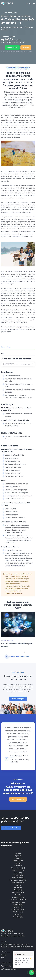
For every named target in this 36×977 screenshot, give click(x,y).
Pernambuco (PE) (18, 892)
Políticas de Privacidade (9, 969)
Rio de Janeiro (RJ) (18, 897)
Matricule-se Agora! (18, 699)
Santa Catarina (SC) (18, 909)
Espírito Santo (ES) (18, 870)
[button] (5, 630)
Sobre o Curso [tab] (6, 347)
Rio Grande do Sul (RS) (18, 902)
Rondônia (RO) (18, 904)
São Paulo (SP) (18, 912)
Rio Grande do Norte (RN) (18, 900)
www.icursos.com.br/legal (14, 593)
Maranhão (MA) (18, 875)
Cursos (3, 955)
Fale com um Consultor (11, 828)
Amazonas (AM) (18, 860)
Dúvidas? (26, 47)
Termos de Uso (6, 966)
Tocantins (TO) (18, 917)
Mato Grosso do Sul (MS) (18, 880)
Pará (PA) (18, 885)
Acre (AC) (18, 853)
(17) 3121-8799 (6, 944)
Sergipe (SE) (18, 914)
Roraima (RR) (18, 907)
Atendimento (5, 952)
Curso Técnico (12, 12)
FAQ (2, 958)
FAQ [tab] (2, 353)
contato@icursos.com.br (21, 944)
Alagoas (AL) (18, 856)
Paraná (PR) (18, 890)
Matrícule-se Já (12, 47)
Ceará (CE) (18, 865)
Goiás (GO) (18, 873)
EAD (5, 12)
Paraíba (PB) (18, 887)
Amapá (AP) (18, 858)
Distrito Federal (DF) (18, 868)
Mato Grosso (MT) (18, 878)
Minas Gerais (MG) (18, 882)
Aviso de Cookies (7, 963)
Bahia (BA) (18, 863)
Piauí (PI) (18, 895)
